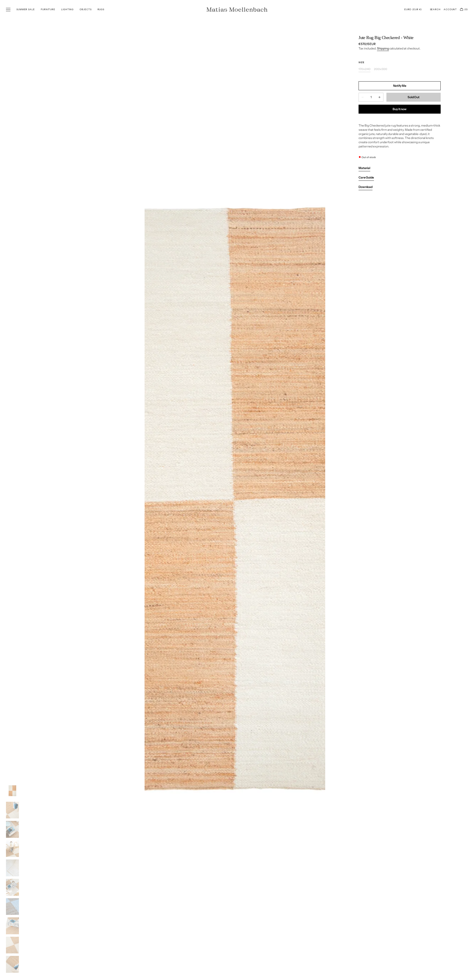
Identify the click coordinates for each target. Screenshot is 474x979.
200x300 (380, 69)
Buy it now (400, 109)
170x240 (364, 69)
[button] (413, 9)
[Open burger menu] (8, 9)
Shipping (383, 48)
